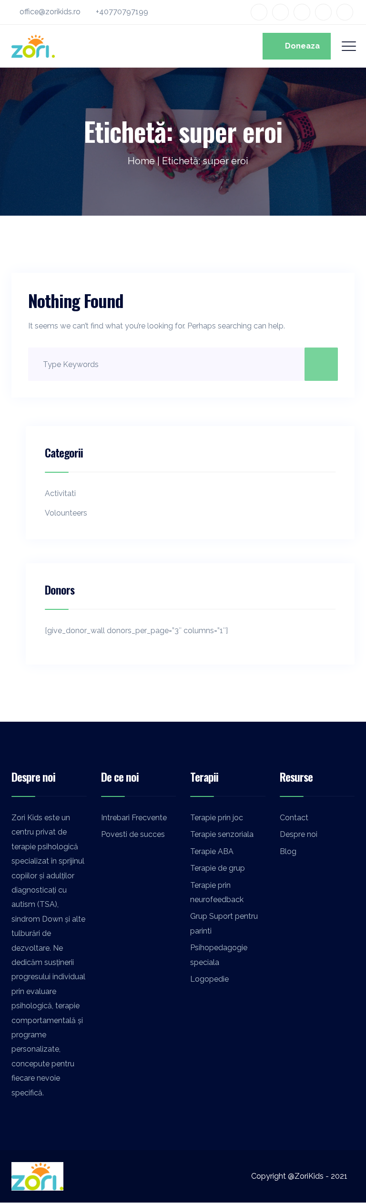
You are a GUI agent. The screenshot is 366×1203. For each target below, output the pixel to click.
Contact (294, 817)
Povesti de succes (133, 834)
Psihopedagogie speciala (218, 954)
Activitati (60, 493)
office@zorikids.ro (50, 11)
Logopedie (209, 979)
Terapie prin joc (216, 817)
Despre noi (298, 834)
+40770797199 (122, 11)
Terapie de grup (217, 868)
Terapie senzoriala (222, 834)
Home (141, 161)
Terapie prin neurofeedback (217, 892)
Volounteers (66, 512)
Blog (288, 851)
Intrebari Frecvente (134, 817)
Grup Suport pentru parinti (224, 923)
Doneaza (299, 45)
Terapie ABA (212, 851)
